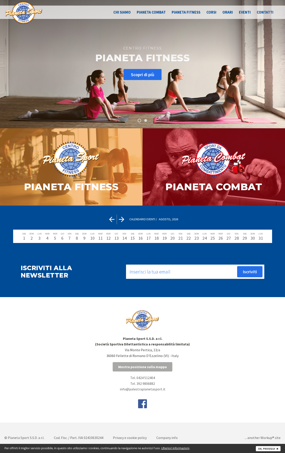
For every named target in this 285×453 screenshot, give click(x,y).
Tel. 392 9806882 (142, 383)
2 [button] (145, 120)
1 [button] (139, 120)
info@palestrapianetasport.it (142, 389)
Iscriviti (250, 271)
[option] (142, 64)
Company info (167, 437)
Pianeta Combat (151, 12)
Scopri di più (142, 74)
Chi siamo (122, 12)
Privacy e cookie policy (130, 437)
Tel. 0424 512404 (142, 377)
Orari (227, 12)
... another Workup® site (263, 437)
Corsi (211, 12)
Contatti (265, 12)
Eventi (245, 12)
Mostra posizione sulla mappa (142, 367)
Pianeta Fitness (186, 12)
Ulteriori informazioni (175, 448)
